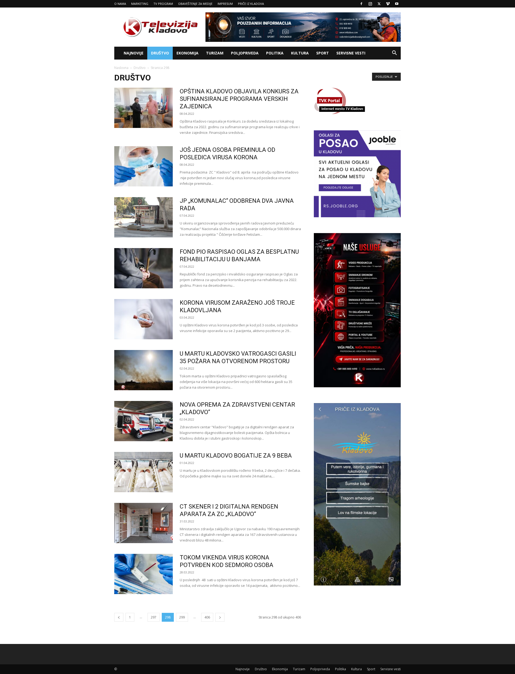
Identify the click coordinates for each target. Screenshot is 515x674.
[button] (394, 53)
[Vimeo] (388, 4)
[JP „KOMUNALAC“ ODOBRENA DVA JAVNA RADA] (143, 217)
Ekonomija (187, 53)
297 (153, 617)
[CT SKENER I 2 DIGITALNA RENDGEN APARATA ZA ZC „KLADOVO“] (143, 523)
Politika (275, 53)
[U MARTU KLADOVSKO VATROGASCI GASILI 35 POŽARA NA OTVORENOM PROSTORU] (143, 370)
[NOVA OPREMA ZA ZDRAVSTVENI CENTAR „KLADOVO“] (143, 421)
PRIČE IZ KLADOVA (251, 4)
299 (182, 617)
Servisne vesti (350, 53)
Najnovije (134, 53)
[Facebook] (361, 4)
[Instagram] (370, 4)
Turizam (214, 53)
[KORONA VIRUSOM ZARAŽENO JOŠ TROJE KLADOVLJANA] (143, 319)
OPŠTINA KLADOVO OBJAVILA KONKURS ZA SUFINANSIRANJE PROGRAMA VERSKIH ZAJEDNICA (239, 99)
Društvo (160, 53)
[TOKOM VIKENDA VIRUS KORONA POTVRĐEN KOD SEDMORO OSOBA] (143, 574)
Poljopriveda (245, 53)
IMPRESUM (225, 4)
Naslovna (121, 67)
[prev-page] (118, 617)
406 (207, 617)
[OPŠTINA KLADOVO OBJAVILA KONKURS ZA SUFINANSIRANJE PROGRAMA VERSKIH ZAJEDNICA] (143, 108)
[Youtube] (397, 4)
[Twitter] (379, 4)
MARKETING (139, 4)
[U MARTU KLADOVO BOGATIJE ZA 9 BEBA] (143, 472)
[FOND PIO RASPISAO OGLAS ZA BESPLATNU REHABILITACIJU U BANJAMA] (143, 268)
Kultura (300, 53)
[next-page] (220, 617)
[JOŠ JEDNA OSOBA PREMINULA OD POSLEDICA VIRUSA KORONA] (143, 166)
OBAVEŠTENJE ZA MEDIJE (195, 4)
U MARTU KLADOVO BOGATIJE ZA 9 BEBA (236, 455)
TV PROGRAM (163, 4)
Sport (322, 53)
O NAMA (120, 4)
